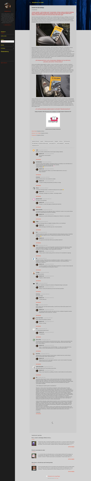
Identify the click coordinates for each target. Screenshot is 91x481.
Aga (36, 258)
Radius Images (56, 478)
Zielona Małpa (38, 339)
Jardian (37, 150)
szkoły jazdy (67, 143)
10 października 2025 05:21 (46, 161)
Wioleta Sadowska (39, 209)
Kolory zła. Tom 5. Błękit (36, 133)
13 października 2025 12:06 (47, 317)
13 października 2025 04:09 (49, 202)
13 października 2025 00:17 (42, 283)
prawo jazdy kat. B (52, 143)
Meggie (37, 221)
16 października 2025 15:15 (48, 366)
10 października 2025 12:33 (46, 198)
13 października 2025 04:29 (49, 264)
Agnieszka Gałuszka (35, 141)
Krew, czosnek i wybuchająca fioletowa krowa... (41, 437)
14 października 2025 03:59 (49, 358)
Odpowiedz (38, 159)
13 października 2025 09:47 (43, 304)
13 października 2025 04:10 (49, 225)
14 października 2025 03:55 (49, 297)
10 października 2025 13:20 (47, 209)
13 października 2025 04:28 (49, 251)
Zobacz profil (7, 24)
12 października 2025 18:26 (44, 272)
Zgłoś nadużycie (4, 62)
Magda (37, 304)
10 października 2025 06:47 (44, 177)
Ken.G (37, 245)
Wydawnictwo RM (35, 145)
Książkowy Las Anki (37, 2)
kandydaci (56, 141)
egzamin (41, 141)
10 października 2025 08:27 (43, 187)
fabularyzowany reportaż (49, 141)
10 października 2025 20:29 (43, 221)
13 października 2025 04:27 (49, 238)
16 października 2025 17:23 (49, 370)
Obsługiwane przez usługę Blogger (53, 476)
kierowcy (61, 141)
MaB (36, 232)
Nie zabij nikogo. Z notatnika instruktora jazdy (40, 143)
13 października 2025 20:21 (44, 353)
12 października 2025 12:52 (42, 245)
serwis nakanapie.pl (60, 143)
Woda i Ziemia (34, 131)
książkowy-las (41, 153)
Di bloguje (37, 272)
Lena (36, 328)
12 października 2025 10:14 (42, 232)
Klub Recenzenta (67, 141)
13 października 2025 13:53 (45, 339)
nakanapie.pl (3, 41)
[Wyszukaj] (75, 2)
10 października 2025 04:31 (43, 150)
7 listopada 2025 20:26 (41, 377)
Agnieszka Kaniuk (39, 198)
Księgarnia (2, 32)
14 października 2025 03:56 (49, 309)
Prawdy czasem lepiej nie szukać (38, 450)
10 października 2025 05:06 (49, 153)
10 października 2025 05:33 (49, 168)
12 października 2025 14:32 (42, 258)
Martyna (37, 187)
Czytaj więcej (71, 446)
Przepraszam (34, 135)
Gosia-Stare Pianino (39, 317)
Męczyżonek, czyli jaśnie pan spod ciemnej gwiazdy (42, 462)
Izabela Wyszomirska (39, 366)
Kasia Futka (38, 353)
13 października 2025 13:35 (42, 328)
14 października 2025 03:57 (49, 321)
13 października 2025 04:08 (49, 180)
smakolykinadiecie (39, 161)
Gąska (37, 283)
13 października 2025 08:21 (44, 294)
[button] (73, 8)
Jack (36, 377)
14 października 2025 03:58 (49, 345)
